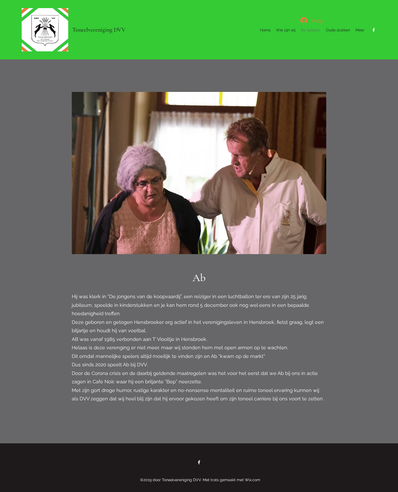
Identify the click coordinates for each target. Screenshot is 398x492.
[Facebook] (373, 30)
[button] (199, 173)
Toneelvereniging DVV (99, 29)
